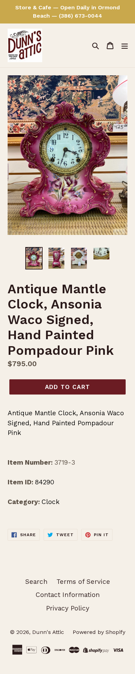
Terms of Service (83, 582)
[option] (33, 258)
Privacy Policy (67, 608)
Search (36, 582)
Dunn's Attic (49, 632)
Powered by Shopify (99, 632)
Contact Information (68, 595)
